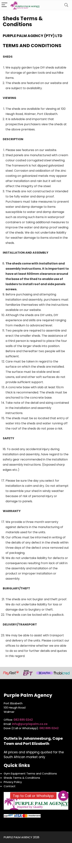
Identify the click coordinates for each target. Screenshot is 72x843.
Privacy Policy (13, 782)
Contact (10, 786)
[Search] (66, 5)
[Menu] (4, 5)
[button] (63, 796)
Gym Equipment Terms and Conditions (30, 773)
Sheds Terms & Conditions (22, 778)
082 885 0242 (49, 728)
